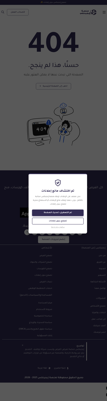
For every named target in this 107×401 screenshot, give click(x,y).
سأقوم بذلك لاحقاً (58, 227)
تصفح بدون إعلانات (58, 221)
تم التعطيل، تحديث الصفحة (58, 213)
